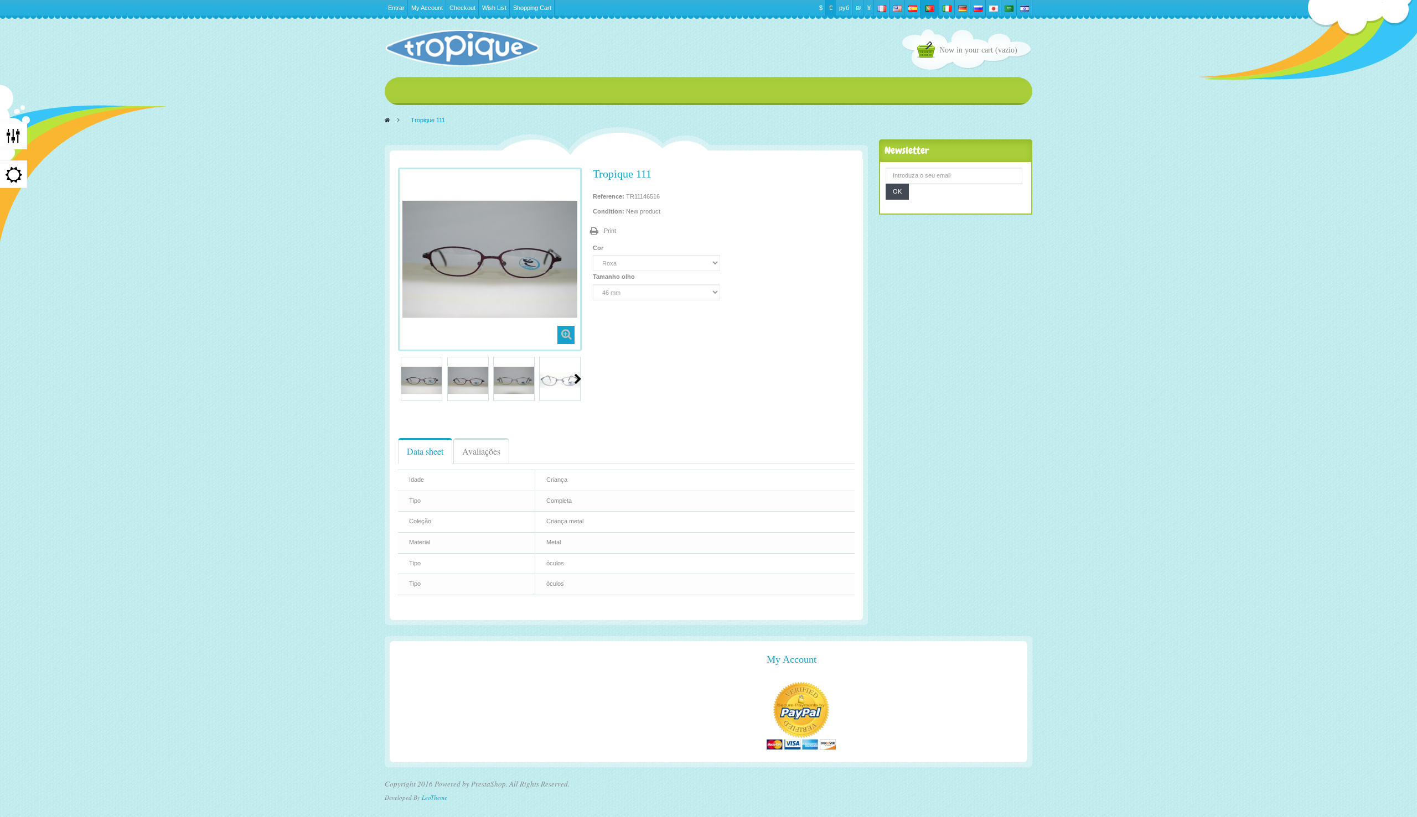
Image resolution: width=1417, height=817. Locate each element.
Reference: (608, 196)
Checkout (462, 7)
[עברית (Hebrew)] (1024, 7)
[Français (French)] (881, 7)
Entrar (396, 7)
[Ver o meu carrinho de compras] (928, 51)
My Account (427, 7)
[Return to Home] (387, 120)
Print (610, 230)
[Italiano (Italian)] (947, 7)
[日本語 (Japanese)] (993, 7)
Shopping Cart (532, 7)
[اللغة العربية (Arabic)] (1009, 7)
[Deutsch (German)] (962, 7)
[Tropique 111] (421, 380)
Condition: (608, 211)
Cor (599, 247)
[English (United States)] (897, 7)
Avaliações (481, 451)
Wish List (494, 7)
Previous (402, 378)
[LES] (462, 48)
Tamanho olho (615, 276)
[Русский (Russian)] (978, 7)
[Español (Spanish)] (912, 7)
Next (578, 378)
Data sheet (425, 451)
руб (844, 7)
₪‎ (858, 7)
